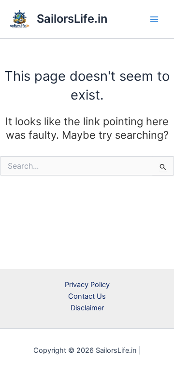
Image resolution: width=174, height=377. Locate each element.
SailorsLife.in (72, 19)
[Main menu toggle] (154, 19)
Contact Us (87, 296)
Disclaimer (87, 308)
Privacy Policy (87, 284)
